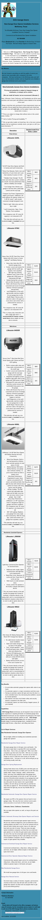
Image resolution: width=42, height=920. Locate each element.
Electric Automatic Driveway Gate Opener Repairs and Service (20, 816)
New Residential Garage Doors (10, 868)
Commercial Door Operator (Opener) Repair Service (16, 856)
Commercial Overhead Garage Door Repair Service (16, 843)
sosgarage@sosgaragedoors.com (14, 912)
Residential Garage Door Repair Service (13, 743)
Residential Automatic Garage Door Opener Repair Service (19, 794)
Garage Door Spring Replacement (11, 764)
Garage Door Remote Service (10, 876)
